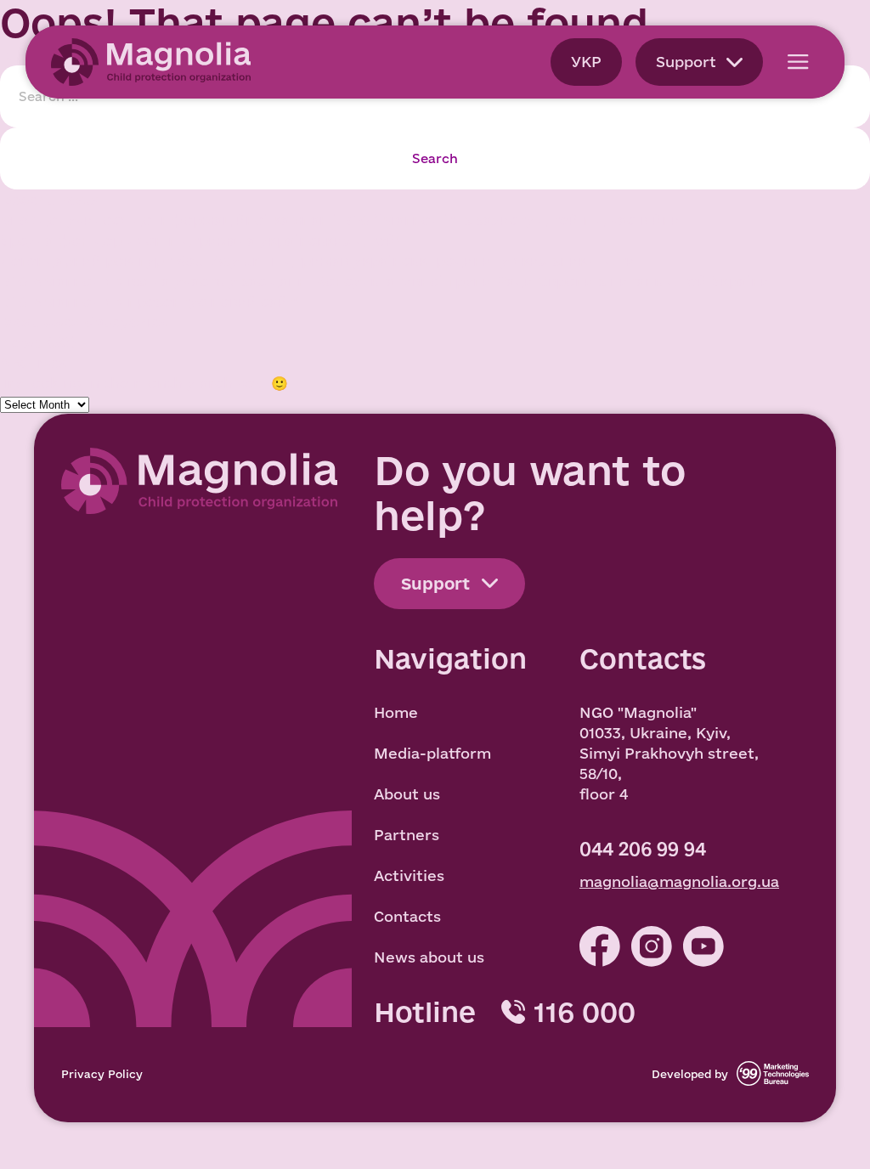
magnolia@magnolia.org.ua (679, 881)
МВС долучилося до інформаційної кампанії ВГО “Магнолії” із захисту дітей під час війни (340, 220)
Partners (406, 835)
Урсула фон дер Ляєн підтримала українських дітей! (200, 240)
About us (407, 794)
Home (396, 712)
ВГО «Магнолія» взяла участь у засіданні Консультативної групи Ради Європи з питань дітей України (385, 281)
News (21, 342)
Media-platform (432, 753)
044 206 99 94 (642, 849)
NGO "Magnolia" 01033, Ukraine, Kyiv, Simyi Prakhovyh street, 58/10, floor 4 (669, 753)
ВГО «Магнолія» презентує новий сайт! (150, 301)
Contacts (407, 916)
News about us (429, 957)
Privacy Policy (102, 1074)
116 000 (585, 1012)
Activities (409, 875)
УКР (586, 62)
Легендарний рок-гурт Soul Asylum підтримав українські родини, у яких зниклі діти (318, 260)
